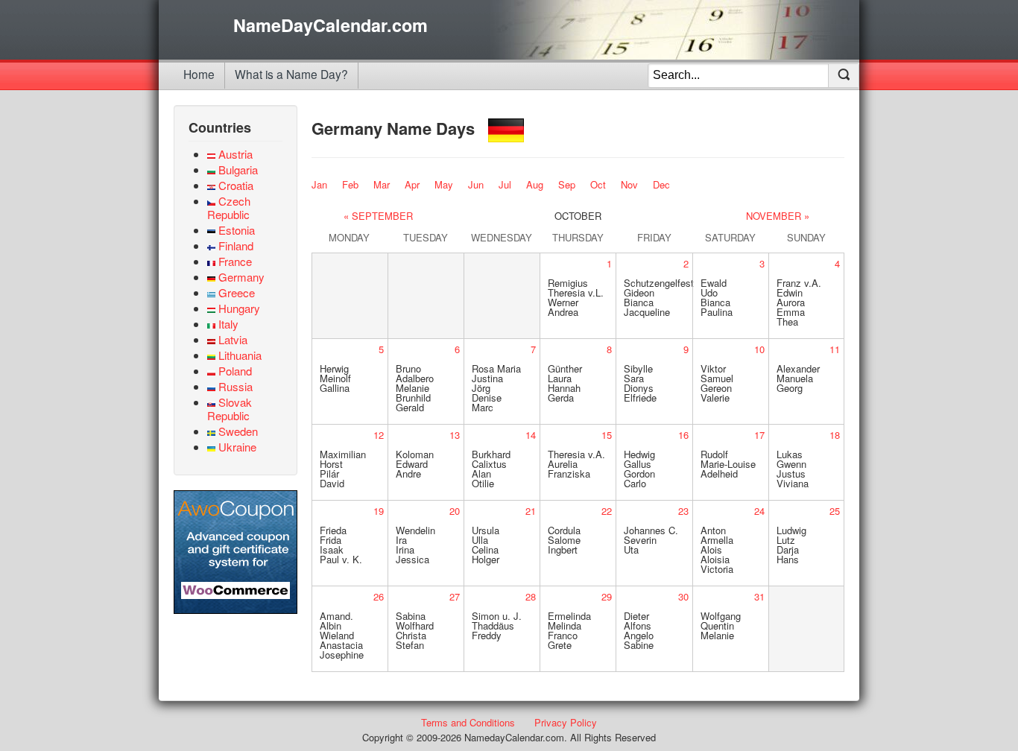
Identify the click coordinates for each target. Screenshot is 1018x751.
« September (378, 216)
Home (199, 74)
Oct (598, 184)
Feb (350, 184)
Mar (381, 184)
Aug (534, 184)
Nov (629, 184)
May (443, 184)
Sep (566, 184)
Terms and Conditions (468, 722)
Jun (476, 184)
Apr (412, 184)
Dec (661, 184)
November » (777, 216)
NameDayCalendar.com (330, 25)
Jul (505, 184)
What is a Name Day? (291, 74)
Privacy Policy (565, 722)
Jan (319, 184)
